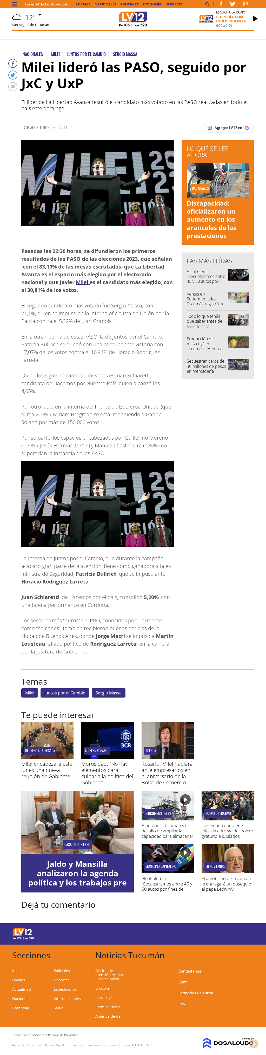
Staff (182, 982)
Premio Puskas (108, 1006)
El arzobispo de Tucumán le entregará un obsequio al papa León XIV (226, 883)
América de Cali (109, 1016)
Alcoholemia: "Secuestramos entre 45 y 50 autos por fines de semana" (206, 279)
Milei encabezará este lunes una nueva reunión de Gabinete (46, 770)
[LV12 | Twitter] (232, 5)
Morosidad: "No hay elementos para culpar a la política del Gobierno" (107, 773)
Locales (83, 4)
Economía (152, 4)
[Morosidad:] (107, 757)
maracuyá (103, 997)
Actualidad (21, 989)
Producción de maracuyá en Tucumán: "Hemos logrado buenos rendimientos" (204, 349)
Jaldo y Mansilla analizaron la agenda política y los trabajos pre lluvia (77, 878)
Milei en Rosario (96, 750)
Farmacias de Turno (195, 992)
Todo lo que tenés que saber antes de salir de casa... (204, 321)
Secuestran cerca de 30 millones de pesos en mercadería (206, 366)
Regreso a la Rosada (40, 750)
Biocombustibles (158, 813)
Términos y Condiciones (28, 1035)
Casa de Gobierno (77, 844)
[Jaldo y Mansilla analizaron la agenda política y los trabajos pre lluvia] (77, 822)
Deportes (174, 4)
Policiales (129, 4)
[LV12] (23, 938)
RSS (181, 1003)
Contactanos (189, 971)
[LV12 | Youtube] (229, 933)
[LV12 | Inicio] (248, 954)
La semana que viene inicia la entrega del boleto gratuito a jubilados (227, 830)
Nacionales (105, 4)
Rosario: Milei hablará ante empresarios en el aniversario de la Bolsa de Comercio (167, 773)
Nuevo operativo (218, 813)
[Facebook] (12, 63)
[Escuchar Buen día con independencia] (255, 18)
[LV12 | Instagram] (245, 5)
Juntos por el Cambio (64, 693)
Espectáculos (65, 989)
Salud (59, 1007)
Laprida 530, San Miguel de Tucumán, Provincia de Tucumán (72, 1045)
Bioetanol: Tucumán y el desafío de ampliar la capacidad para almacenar (168, 830)
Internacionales (67, 998)
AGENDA (150, 750)
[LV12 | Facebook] (221, 5)
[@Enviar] (12, 86)
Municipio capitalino (160, 866)
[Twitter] (12, 75)
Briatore (102, 988)
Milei (83, 282)
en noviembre (215, 866)
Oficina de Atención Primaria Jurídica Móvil (111, 974)
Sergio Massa (109, 693)
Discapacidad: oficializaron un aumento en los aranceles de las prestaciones (211, 219)
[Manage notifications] (254, 1043)
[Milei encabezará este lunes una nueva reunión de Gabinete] (47, 757)
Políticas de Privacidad (63, 1035)
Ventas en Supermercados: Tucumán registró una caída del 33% (207, 301)
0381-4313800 (142, 1045)
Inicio (17, 970)
